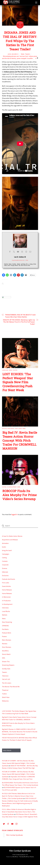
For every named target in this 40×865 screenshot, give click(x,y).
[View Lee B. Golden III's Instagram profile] (22, 251)
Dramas (4, 568)
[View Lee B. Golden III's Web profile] (26, 251)
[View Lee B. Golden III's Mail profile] (30, 251)
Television (5, 676)
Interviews (5, 608)
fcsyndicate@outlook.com (18, 260)
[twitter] (4, 824)
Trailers (4, 694)
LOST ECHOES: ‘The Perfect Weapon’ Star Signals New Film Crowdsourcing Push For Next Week (18, 382)
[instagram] (16, 824)
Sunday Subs (6, 669)
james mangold (21, 58)
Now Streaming (7, 622)
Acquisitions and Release (10, 540)
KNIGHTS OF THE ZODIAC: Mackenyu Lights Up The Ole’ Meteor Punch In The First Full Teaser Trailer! (19, 322)
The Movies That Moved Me (11, 687)
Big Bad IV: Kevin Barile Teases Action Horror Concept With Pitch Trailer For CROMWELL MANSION (20, 440)
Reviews (4, 644)
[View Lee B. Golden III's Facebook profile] (9, 251)
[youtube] (12, 824)
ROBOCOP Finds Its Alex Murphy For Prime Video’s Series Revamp (20, 495)
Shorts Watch (6, 654)
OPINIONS (5, 626)
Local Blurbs (6, 611)
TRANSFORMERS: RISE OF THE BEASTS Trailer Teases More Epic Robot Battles (20, 316)
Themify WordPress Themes (26, 856)
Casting (4, 487)
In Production (6, 600)
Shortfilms (5, 651)
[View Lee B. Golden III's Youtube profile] (18, 251)
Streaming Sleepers (8, 665)
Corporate (5, 565)
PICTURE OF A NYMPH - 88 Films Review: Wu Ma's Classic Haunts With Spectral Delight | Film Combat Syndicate (18, 763)
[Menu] (36, 2)
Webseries (5, 701)
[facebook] (8, 824)
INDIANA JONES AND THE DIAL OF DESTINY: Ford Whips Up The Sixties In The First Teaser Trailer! (20, 40)
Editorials (5, 572)
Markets (4, 615)
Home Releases (7, 590)
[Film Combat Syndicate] (11, 4)
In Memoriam (6, 597)
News (22, 54)
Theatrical (5, 690)
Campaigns (5, 370)
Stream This (6, 661)
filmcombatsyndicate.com (11, 56)
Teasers (27, 54)
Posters (15, 370)
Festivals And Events (8, 428)
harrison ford (24, 56)
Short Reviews (6, 647)
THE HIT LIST (6, 679)
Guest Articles (6, 586)
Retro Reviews (6, 640)
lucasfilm (30, 58)
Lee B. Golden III (13, 54)
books (4, 547)
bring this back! (7, 550)
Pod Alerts (5, 629)
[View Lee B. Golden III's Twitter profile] (13, 251)
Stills (3, 658)
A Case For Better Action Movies (12, 536)
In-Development (12, 487)
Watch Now (5, 697)
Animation (5, 543)
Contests (5, 561)
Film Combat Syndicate (12, 830)
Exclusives (5, 575)
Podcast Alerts (6, 633)
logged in (14, 514)
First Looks (18, 428)
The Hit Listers (6, 683)
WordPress (15, 856)
